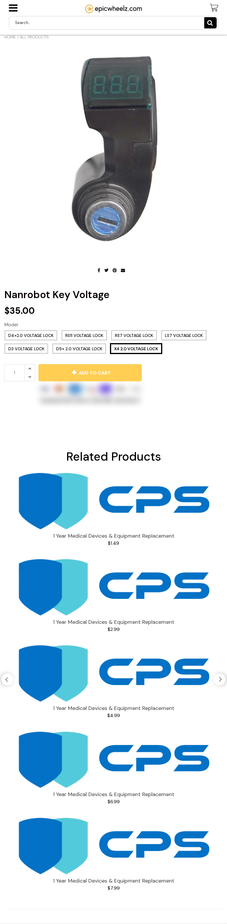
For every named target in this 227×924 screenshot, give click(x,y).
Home (10, 37)
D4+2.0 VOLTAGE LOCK (30, 335)
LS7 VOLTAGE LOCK (184, 335)
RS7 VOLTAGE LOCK (134, 335)
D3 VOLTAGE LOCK (26, 348)
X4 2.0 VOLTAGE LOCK (136, 348)
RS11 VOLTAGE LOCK (84, 335)
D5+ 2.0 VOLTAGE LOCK (79, 348)
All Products (34, 37)
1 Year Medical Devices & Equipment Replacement (113, 535)
